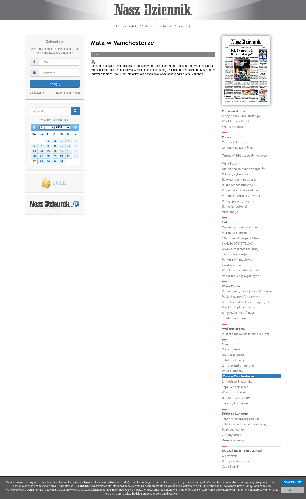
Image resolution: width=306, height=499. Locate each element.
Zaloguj (55, 84)
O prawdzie (230, 456)
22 (48, 156)
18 (68, 151)
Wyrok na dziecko (234, 233)
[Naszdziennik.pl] (55, 204)
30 (55, 161)
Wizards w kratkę (234, 392)
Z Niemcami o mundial (238, 365)
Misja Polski (230, 163)
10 (61, 146)
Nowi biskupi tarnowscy (238, 307)
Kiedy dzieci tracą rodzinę (240, 190)
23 (55, 156)
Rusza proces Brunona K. (239, 185)
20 (34, 156)
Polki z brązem (232, 371)
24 (61, 156)
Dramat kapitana (233, 355)
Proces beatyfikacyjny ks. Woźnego (247, 291)
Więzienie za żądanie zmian (241, 270)
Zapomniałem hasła (68, 92)
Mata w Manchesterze (238, 376)
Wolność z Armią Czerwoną (241, 196)
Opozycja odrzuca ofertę (239, 227)
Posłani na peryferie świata (241, 297)
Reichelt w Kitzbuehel (237, 398)
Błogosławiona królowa (238, 313)
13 (34, 151)
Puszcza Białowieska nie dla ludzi (245, 334)
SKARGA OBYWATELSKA (237, 243)
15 (48, 151)
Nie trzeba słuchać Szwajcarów (243, 169)
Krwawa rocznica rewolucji (240, 249)
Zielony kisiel (231, 435)
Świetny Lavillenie (235, 403)
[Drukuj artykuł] (93, 62)
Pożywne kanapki (234, 429)
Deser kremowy (233, 440)
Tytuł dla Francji (233, 360)
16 (55, 151)
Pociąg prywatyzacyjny (238, 201)
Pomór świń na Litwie (237, 260)
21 (41, 156)
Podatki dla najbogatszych (240, 276)
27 (34, 161)
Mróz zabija (230, 212)
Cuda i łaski (230, 466)
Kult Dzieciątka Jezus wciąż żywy (245, 302)
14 (41, 151)
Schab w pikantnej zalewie (241, 419)
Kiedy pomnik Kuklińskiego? (241, 116)
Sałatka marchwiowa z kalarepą (244, 424)
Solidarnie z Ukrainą (236, 318)
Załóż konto (37, 92)
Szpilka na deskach (235, 387)
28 (41, 161)
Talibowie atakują (234, 254)
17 (61, 151)
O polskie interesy (235, 142)
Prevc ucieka (231, 349)
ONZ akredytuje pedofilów (240, 238)
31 (61, 161)
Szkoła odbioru (232, 127)
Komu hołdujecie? (234, 206)
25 (68, 156)
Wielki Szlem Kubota (236, 121)
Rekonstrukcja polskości (239, 180)
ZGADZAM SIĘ (293, 482)
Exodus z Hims (232, 265)
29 (48, 161)
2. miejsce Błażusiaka (237, 382)
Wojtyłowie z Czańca (236, 461)
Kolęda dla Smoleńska (237, 148)
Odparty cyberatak (235, 174)
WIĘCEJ (293, 490)
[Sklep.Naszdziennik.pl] (55, 183)
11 (68, 146)
